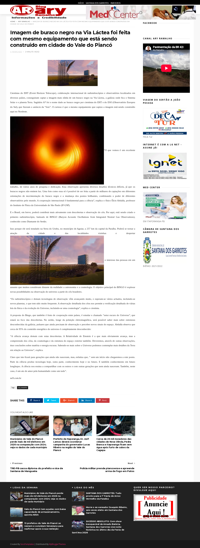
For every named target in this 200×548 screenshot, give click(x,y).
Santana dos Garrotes (97, 3)
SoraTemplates (27, 544)
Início (81, 3)
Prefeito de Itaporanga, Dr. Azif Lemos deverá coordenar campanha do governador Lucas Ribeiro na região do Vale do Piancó (71, 445)
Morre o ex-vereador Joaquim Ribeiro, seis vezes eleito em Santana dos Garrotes (106, 510)
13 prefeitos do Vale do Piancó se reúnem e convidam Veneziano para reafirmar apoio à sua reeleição (43, 526)
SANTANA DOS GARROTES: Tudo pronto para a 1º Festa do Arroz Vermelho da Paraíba (103, 496)
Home (12, 21)
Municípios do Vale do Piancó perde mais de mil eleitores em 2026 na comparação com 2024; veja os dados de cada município (28, 443)
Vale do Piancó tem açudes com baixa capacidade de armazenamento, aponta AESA (45, 512)
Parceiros (115, 3)
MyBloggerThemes (57, 544)
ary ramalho (24, 21)
